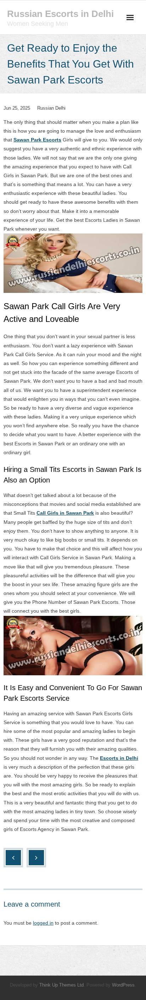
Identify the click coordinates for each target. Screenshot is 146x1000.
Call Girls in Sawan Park (65, 513)
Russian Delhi (51, 108)
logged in (43, 923)
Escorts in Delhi (119, 758)
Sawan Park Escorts (37, 140)
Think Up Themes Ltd (61, 985)
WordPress (123, 985)
